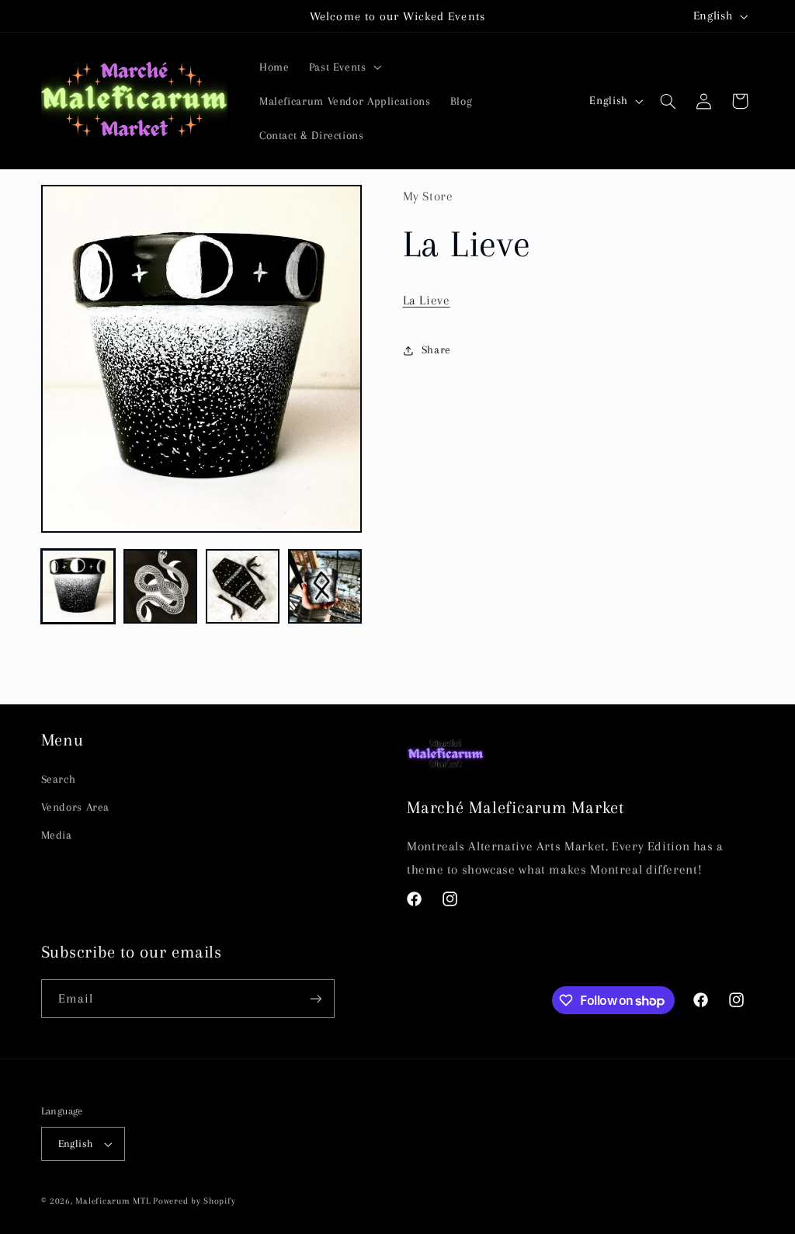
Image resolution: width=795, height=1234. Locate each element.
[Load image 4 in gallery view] (325, 586)
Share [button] (436, 349)
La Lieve (426, 300)
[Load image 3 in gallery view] (243, 586)
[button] (343, 67)
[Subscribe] (315, 998)
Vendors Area (75, 807)
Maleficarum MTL (112, 1201)
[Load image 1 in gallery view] (78, 586)
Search (58, 779)
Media (56, 835)
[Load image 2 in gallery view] (160, 586)
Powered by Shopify (194, 1201)
